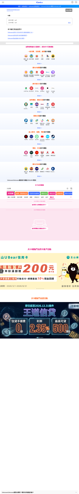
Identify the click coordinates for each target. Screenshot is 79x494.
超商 (42, 197)
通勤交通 (52, 193)
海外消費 (19, 197)
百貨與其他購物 (34, 193)
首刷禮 (26, 197)
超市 (47, 197)
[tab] (11, 197)
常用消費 (10, 193)
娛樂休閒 (60, 193)
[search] (76, 2)
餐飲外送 (44, 193)
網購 (31, 197)
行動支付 (36, 197)
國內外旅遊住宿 (70, 193)
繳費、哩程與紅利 (21, 193)
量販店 (52, 197)
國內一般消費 (11, 197)
